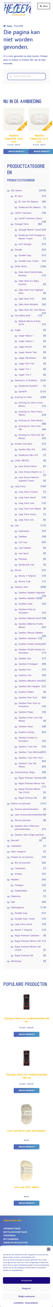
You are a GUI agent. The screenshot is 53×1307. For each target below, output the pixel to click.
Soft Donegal (25, 244)
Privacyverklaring (31, 1303)
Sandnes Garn (21, 587)
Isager (18, 330)
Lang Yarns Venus (27, 514)
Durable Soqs (25, 255)
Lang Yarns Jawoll (27, 498)
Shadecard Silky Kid (28, 455)
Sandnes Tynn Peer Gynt (31, 758)
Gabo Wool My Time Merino (32, 310)
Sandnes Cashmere (28, 639)
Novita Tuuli (24, 582)
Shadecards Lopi (26, 565)
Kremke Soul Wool (23, 444)
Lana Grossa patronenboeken (29, 815)
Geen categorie (18, 852)
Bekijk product (17, 152)
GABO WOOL (21, 267)
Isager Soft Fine (26, 364)
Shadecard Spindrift (28, 386)
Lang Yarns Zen (26, 520)
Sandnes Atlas (25, 604)
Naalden (15, 880)
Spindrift (23, 392)
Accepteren (26, 1280)
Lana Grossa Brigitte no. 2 (31, 472)
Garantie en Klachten (15, 1243)
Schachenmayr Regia (25, 772)
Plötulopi (23, 559)
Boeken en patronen (20, 804)
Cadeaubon (16, 846)
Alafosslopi (24, 531)
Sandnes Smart (26, 727)
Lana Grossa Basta (28, 466)
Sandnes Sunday (26, 732)
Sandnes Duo (25, 659)
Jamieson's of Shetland (26, 381)
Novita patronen (23, 820)
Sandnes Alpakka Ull (28, 598)
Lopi (17, 526)
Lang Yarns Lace (26, 503)
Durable (18, 250)
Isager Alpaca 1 (26, 336)
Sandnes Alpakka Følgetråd (32, 593)
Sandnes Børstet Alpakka (31, 633)
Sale (13, 902)
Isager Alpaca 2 (26, 341)
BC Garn (19, 196)
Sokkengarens (17, 908)
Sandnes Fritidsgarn (28, 664)
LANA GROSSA (22, 461)
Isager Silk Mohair (27, 358)
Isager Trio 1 (25, 369)
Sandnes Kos (25, 670)
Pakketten (16, 896)
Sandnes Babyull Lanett (30, 618)
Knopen (18, 874)
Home (9, 26)
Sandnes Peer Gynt (28, 698)
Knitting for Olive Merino (31, 421)
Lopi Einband (25, 548)
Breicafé (15, 841)
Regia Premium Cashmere (31, 778)
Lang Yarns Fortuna (28, 492)
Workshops (16, 961)
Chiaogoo (19, 885)
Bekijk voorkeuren (26, 1296)
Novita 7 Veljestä (27, 576)
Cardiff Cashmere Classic (30, 219)
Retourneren (10, 1239)
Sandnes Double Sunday (30, 644)
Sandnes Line (25, 675)
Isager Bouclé (25, 347)
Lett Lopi (23, 542)
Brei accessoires (22, 863)
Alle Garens (16, 191)
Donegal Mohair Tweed (30, 230)
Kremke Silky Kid (27, 450)
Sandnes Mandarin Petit (30, 681)
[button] (48, 1249)
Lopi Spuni (24, 554)
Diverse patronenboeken (26, 809)
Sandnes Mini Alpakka (29, 687)
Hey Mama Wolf (22, 316)
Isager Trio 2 (25, 375)
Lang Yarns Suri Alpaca (30, 509)
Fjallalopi (23, 537)
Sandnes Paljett (26, 692)
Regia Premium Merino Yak (32, 784)
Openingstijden (11, 1229)
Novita (18, 570)
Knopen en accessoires (22, 857)
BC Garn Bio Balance (28, 202)
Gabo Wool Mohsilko (28, 305)
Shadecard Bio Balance (30, 207)
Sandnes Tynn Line (28, 747)
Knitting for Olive (23, 397)
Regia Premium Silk (28, 798)
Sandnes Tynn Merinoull (30, 752)
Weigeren (26, 1288)
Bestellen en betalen (15, 1232)
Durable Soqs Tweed (28, 261)
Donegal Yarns (22, 224)
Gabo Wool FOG (26, 299)
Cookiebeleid (19, 1303)
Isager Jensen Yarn (28, 352)
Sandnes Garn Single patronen (29, 835)
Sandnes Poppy (26, 712)
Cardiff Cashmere (23, 213)
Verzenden (9, 1236)
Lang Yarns (20, 487)
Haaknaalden (21, 891)
